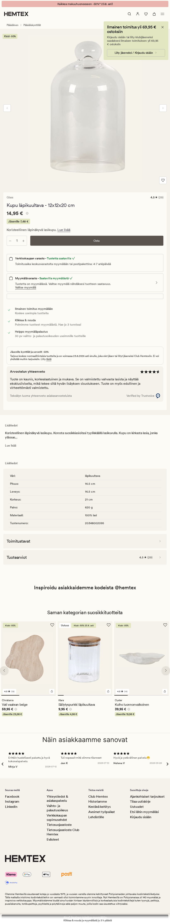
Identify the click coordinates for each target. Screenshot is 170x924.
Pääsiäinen (12, 25)
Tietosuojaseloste (59, 825)
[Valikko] (162, 14)
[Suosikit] (146, 14)
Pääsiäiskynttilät (32, 25)
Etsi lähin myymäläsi (144, 812)
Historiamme (97, 801)
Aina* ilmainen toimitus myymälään (85, 917)
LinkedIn (11, 807)
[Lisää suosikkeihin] (163, 180)
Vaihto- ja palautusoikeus (57, 808)
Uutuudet (136, 807)
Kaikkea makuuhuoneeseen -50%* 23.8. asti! (85, 3)
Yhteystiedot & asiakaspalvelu (57, 799)
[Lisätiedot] (26, 214)
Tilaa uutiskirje (140, 801)
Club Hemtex (98, 796)
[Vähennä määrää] (10, 240)
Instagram (12, 801)
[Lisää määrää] (23, 240)
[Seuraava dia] (163, 108)
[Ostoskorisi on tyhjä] (154, 14)
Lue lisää (63, 230)
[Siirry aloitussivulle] (16, 14)
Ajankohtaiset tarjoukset (147, 796)
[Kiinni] (162, 27)
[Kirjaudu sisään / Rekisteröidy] (138, 14)
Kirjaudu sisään (140, 817)
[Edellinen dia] (7, 108)
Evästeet (53, 839)
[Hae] (129, 14)
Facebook (12, 796)
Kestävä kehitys (99, 807)
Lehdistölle (96, 817)
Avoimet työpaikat (101, 812)
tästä (48, 359)
